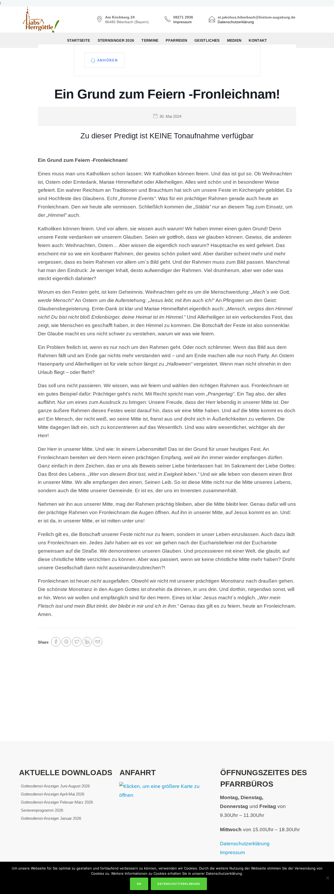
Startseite (78, 40)
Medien (234, 40)
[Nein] (327, 877)
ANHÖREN (107, 60)
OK (139, 884)
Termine (149, 40)
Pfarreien (176, 40)
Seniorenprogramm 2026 (42, 810)
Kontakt (258, 40)
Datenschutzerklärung (236, 22)
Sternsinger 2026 (116, 40)
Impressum (182, 22)
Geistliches (206, 40)
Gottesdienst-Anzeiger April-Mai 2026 (52, 794)
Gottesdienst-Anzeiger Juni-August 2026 (55, 786)
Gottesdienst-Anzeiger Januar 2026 (51, 818)
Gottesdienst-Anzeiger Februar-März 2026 (57, 802)
